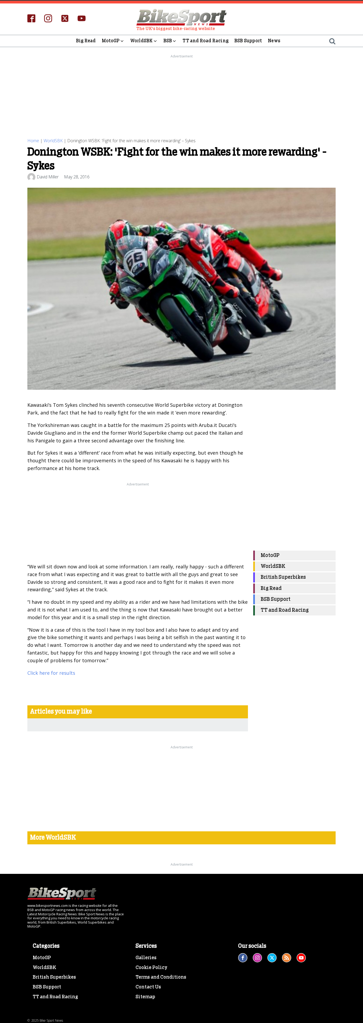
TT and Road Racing (206, 41)
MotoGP (111, 41)
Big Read (86, 41)
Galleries (146, 957)
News (274, 41)
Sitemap (145, 997)
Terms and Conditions (161, 977)
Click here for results (51, 673)
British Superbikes (283, 577)
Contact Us (148, 987)
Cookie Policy (151, 967)
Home (33, 141)
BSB (167, 41)
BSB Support (248, 41)
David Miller (48, 177)
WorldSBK (141, 41)
